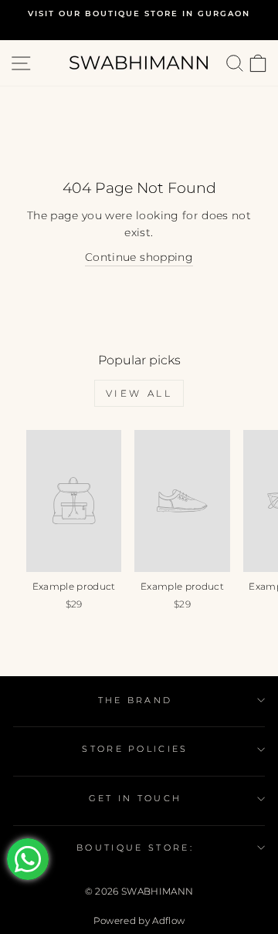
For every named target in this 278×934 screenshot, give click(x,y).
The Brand (135, 700)
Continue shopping (139, 257)
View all (139, 393)
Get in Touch (135, 798)
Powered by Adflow (139, 920)
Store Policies (135, 748)
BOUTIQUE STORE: (135, 847)
